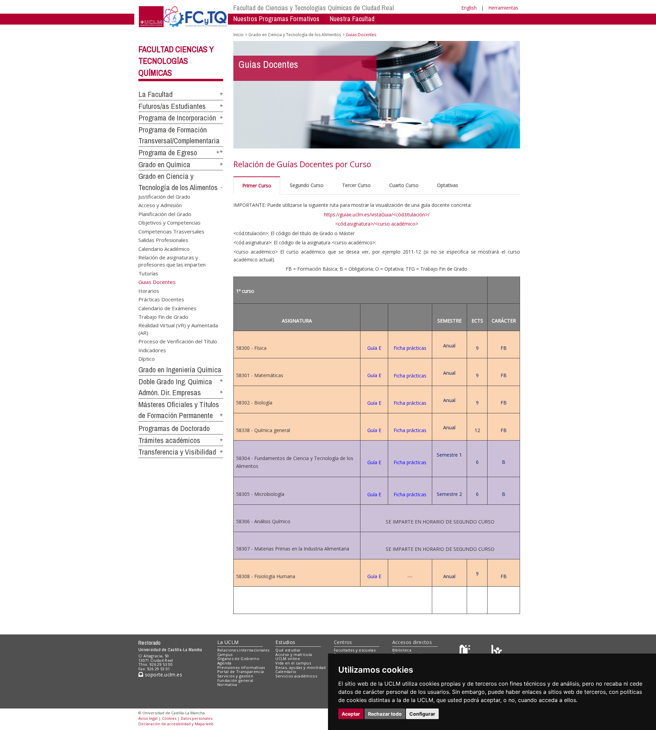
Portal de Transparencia (240, 671)
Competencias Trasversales (171, 231)
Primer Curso (256, 185)
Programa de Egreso (167, 152)
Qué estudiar (288, 650)
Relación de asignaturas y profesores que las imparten (172, 261)
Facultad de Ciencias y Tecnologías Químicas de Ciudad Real (313, 7)
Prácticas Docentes (161, 299)
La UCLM (228, 642)
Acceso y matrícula (293, 654)
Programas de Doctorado (174, 428)
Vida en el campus (293, 662)
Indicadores (152, 349)
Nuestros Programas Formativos (276, 18)
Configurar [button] (422, 714)
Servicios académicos (296, 675)
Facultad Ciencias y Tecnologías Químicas (176, 61)
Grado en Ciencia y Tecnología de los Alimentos (294, 35)
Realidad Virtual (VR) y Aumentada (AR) (178, 329)
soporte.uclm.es (162, 674)
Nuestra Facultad (352, 18)
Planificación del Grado (164, 213)
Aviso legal (148, 718)
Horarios (148, 290)
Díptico (146, 358)
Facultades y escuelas (354, 650)
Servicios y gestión (235, 675)
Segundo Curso (307, 185)
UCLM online (287, 658)
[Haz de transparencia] (466, 651)
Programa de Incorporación (177, 118)
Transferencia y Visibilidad (177, 452)
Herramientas (503, 7)
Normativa (227, 684)
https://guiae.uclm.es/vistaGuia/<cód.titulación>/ (376, 214)
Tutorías (148, 273)
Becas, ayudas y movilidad (300, 667)
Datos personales (196, 718)
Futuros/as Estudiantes (172, 106)
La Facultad (155, 94)
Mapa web (204, 723)
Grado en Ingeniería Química (179, 369)
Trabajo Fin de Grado (163, 316)
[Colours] (496, 651)
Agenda (224, 662)
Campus (225, 654)
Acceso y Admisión (160, 205)
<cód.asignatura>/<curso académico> (376, 223)
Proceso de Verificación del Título (177, 341)
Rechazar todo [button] (385, 714)
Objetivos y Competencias (169, 222)
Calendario (285, 671)
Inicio (238, 35)
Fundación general (235, 680)
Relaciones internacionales (243, 650)
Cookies (169, 718)
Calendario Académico (164, 248)
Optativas (447, 185)
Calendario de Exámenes (167, 307)
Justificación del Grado (164, 196)
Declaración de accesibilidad (164, 723)
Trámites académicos (169, 440)
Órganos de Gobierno (238, 658)
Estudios (285, 642)
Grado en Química (164, 164)
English (469, 7)
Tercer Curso (356, 185)
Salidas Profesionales (163, 240)
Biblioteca (401, 650)
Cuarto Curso (404, 185)
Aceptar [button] (351, 714)
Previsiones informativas (241, 667)
